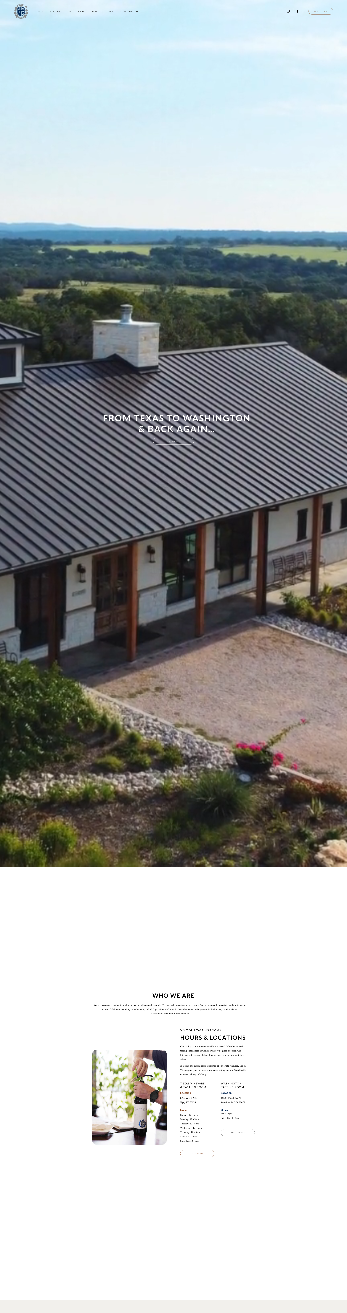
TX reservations (197, 1153)
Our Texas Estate (173, 441)
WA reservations (238, 1132)
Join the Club (320, 11)
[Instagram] (288, 11)
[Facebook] (297, 11)
